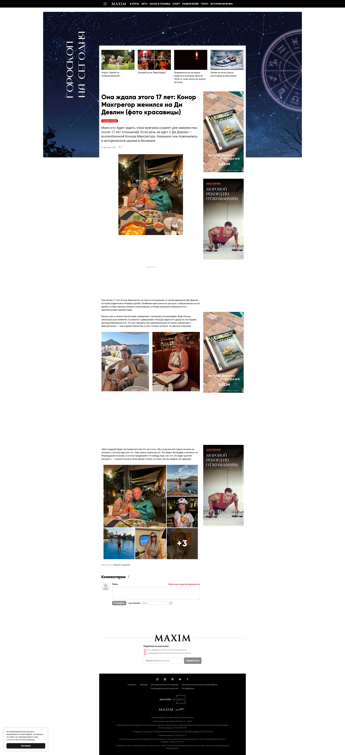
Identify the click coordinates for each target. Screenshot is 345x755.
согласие (154, 650)
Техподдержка (188, 688)
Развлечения (190, 3)
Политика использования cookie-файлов (200, 685)
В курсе (134, 3)
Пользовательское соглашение (164, 685)
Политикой (153, 653)
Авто (144, 3)
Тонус (204, 3)
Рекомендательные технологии (164, 688)
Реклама (143, 685)
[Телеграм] (172, 679)
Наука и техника (160, 3)
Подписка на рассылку (156, 646)
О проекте (132, 685)
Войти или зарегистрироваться (184, 584)
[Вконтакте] (165, 679)
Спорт (176, 3)
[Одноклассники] (188, 679)
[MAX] (157, 679)
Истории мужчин (222, 3)
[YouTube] (180, 679)
